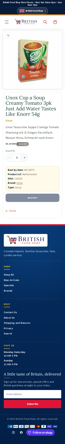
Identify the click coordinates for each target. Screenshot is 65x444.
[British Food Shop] (25, 240)
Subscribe (32, 404)
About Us (9, 318)
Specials (9, 285)
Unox (20, 183)
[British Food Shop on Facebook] (21, 432)
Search (8, 333)
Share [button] (12, 211)
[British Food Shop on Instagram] (13, 432)
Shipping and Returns (17, 323)
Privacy (8, 328)
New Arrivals (11, 280)
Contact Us (10, 312)
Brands (8, 291)
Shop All (9, 275)
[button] (6, 21)
